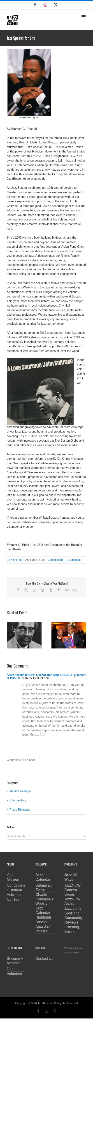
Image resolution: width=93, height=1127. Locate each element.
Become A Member (15, 961)
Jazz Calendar (42, 877)
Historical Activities (14, 892)
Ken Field (16, 559)
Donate (13, 969)
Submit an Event (43, 887)
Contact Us (44, 958)
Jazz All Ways (70, 877)
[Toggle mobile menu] (83, 16)
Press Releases (19, 809)
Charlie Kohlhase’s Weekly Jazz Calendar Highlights (44, 906)
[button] (10, 635)
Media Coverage (20, 791)
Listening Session (71, 929)
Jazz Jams (72, 908)
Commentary (55, 559)
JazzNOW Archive (72, 901)
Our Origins (16, 885)
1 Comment (73, 559)
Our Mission (13, 877)
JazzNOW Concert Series (72, 889)
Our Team (14, 899)
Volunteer (14, 974)
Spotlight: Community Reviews (73, 917)
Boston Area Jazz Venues (43, 926)
